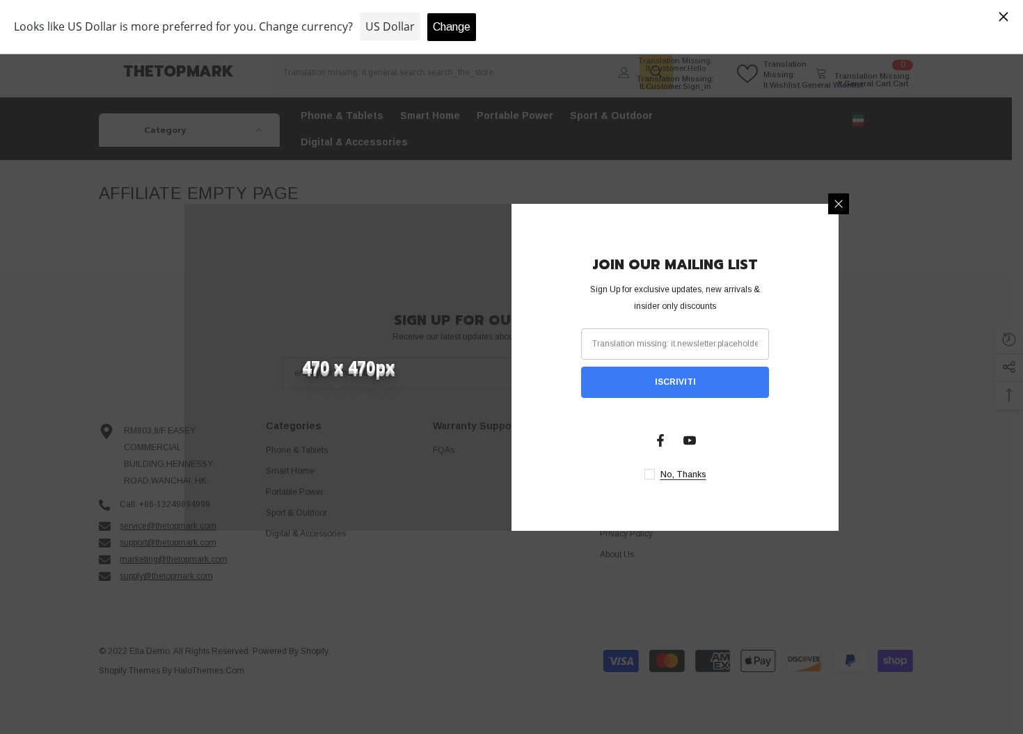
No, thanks (683, 474)
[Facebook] (660, 440)
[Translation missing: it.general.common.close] (838, 203)
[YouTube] (689, 440)
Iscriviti (675, 382)
